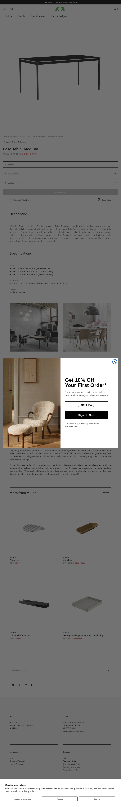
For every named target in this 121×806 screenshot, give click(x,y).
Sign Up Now (86, 415)
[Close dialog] (114, 361)
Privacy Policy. (29, 791)
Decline (97, 799)
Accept (60, 799)
